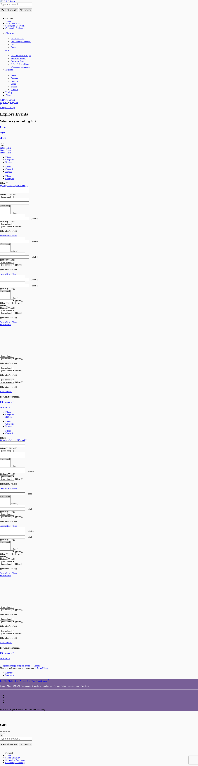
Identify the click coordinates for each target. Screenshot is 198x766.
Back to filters (6, 391)
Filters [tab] (8, 157)
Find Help (85, 686)
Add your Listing (7, 100)
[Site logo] (7, 1)
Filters (3, 148)
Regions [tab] (8, 162)
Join (7, 50)
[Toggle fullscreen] (6, 731)
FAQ (13, 44)
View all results (9, 10)
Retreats (14, 78)
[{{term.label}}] (5, 206)
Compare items (16, 666)
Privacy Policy (60, 686)
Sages (13, 84)
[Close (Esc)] (1, 731)
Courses (14, 81)
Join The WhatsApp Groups (36, 681)
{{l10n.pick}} (21, 185)
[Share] (4, 731)
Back (8, 324)
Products (14, 89)
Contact (14, 47)
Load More (5, 407)
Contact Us (47, 686)
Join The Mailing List (11, 681)
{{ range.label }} (7, 185)
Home (2, 686)
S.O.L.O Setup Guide (20, 64)
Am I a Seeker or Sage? (21, 55)
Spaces (14, 87)
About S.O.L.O (17, 39)
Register (14, 102)
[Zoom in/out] (9, 731)
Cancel (37, 666)
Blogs (8, 95)
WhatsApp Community (21, 67)
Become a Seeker (18, 58)
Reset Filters (11, 236)
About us (9, 33)
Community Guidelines (21, 41)
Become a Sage (17, 61)
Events (14, 75)
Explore (9, 69)
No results (25, 10)
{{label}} (4, 183)
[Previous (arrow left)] (1, 733)
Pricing (8, 92)
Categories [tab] (9, 160)
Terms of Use (73, 686)
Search (3, 236)
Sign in (4, 102)
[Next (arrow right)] (4, 733)
